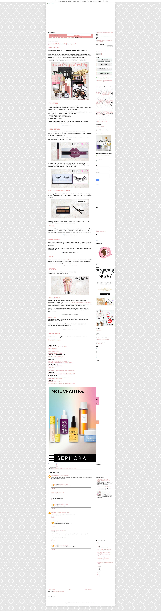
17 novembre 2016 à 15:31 (63, 484)
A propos (100, 1)
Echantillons (103, 95)
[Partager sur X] (53, 467)
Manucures (108, 102)
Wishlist (75, 468)
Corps (109, 93)
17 (97, 542)
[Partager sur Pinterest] (55, 467)
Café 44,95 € (64, 346)
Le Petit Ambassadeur (101, 100)
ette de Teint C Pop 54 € (56, 381)
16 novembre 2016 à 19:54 (64, 475)
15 (97, 572)
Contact (106, 1)
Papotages (97, 106)
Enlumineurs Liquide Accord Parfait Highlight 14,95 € (61, 373)
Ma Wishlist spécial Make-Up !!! (102, 547)
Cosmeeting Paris (98, 94)
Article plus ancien (88, 589)
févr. (98, 569)
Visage (105, 115)
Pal (49, 381)
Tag (101, 113)
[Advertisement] (70, 579)
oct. (98, 565)
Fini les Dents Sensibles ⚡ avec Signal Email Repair (106, 492)
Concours (97, 93)
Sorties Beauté (110, 112)
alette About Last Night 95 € (55, 365)
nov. (98, 546)
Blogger (94, 602)
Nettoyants (102, 105)
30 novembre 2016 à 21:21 (61, 530)
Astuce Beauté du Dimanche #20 (103, 558)
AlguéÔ (97, 86)
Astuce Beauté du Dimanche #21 (103, 550)
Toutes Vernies (109, 114)
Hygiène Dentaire (102, 99)
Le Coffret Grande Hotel (54, 346)
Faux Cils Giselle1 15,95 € (55, 353)
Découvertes (54, 468)
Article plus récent (52, 589)
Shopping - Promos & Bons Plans (89, 1)
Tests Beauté (99, 114)
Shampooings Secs (106, 111)
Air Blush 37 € (51, 367)
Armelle (52, 492)
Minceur (108, 104)
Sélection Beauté (70, 468)
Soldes (104, 112)
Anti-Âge (101, 86)
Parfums (104, 106)
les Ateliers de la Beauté (109, 100)
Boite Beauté (104, 90)
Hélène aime (53, 530)
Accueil (54, 1)
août (98, 568)
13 (97, 575)
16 (97, 543)
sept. (98, 566)
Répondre (53, 479)
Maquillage (62, 468)
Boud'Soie (99, 91)
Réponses (54, 482)
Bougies (110, 91)
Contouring (104, 93)
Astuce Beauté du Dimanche (64, 1)
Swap (98, 113)
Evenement (105, 96)
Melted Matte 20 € (52, 348)
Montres (98, 105)
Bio (110, 88)
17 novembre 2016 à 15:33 (63, 504)
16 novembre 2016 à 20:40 (59, 492)
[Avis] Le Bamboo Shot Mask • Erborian (104, 549)
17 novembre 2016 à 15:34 (63, 522)
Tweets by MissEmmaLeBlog (100, 231)
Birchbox (97, 90)
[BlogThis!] (52, 467)
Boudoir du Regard (105, 91)
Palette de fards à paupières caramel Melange (60, 362)
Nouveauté (66, 468)
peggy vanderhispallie (55, 475)
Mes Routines (107, 103)
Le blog (55, 484)
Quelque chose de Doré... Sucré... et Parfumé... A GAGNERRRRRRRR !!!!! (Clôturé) (103, 480)
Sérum (100, 111)
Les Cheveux (100, 101)
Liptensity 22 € (61, 370)
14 (97, 574)
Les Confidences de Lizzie (56, 512)
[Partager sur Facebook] (54, 467)
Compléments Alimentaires (107, 92)
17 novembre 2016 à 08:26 (65, 512)
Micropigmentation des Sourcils (100, 104)
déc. (98, 545)
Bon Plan (111, 90)
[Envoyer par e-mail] (51, 467)
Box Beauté (98, 92)
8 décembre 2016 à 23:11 (63, 545)
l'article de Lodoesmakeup (70, 259)
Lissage (102, 102)
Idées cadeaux (58, 468)
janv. (98, 571)
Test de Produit (107, 113)
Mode (112, 104)
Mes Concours (76, 1)
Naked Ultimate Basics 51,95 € (61, 377)
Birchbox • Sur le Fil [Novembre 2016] (103, 557)
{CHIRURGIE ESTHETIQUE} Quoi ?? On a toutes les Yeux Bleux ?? (104, 487)
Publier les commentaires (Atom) (58, 591)
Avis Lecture (103, 87)
